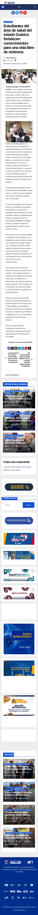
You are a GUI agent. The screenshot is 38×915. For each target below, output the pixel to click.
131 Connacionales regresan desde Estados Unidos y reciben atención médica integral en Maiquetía (24, 359)
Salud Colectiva (27, 833)
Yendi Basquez (23, 798)
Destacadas (8, 391)
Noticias (26, 391)
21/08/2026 (11, 818)
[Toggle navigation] (19, 7)
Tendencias (9, 790)
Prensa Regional (11, 58)
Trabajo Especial (10, 438)
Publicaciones (10, 498)
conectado (23, 467)
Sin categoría (8, 21)
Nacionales (18, 391)
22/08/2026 (11, 772)
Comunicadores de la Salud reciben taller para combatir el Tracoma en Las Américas (13, 357)
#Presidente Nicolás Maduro (13, 63)
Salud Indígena (26, 810)
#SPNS (24, 63)
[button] (35, 7)
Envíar (28, 505)
